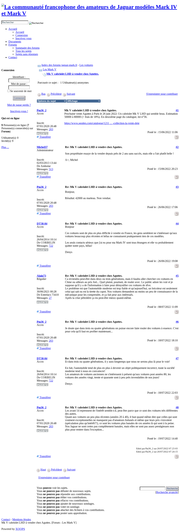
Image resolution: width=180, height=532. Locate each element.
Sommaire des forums (27, 47)
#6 (177, 321)
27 (50, 297)
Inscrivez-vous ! (19, 111)
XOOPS (20, 528)
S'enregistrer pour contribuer (162, 93)
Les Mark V (49, 69)
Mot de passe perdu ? (19, 104)
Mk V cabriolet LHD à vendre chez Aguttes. (72, 73)
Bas (43, 93)
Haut (43, 469)
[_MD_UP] (177, 136)
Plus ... (5, 147)
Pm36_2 (41, 110)
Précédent (56, 93)
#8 (177, 407)
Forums (12, 44)
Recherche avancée (167, 492)
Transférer (45, 136)
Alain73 (41, 275)
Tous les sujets (23, 51)
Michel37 (42, 147)
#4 (177, 223)
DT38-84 (42, 223)
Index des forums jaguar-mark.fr (59, 65)
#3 (177, 186)
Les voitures (86, 65)
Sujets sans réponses (26, 54)
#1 (177, 110)
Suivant (71, 93)
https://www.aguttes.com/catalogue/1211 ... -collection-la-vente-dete (101, 123)
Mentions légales (21, 519)
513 (51, 169)
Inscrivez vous (23, 38)
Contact (12, 57)
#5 (177, 275)
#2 (177, 147)
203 (51, 129)
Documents (14, 41)
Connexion (21, 35)
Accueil (12, 28)
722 (51, 245)
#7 (177, 358)
